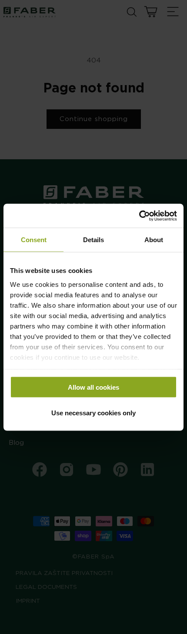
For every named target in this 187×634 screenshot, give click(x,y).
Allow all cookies (93, 387)
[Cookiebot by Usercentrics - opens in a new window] (139, 215)
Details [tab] (93, 239)
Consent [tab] (34, 239)
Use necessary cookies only (93, 412)
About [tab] (153, 239)
